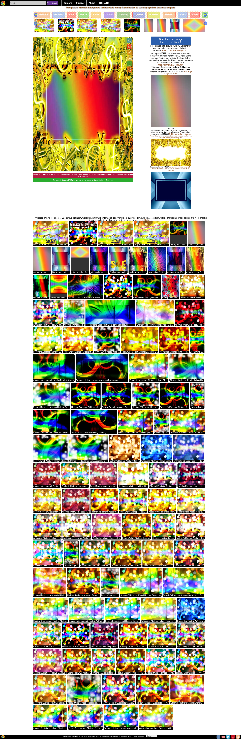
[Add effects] (129, 63)
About (92, 3)
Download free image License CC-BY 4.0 (171, 40)
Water (195, 15)
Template (169, 15)
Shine (183, 15)
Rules (135, 736)
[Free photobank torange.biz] (3, 3)
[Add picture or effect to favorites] (36, 40)
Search (54, 3)
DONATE (104, 3)
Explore (68, 3)
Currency (123, 15)
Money (83, 15)
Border (109, 15)
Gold (71, 15)
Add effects (147, 220)
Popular (80, 3)
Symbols (138, 15)
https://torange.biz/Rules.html (171, 65)
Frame (96, 15)
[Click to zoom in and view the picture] (129, 40)
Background (42, 15)
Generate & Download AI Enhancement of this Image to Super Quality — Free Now (83, 180)
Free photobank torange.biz (174, 50)
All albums (141, 736)
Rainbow (58, 15)
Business (153, 15)
